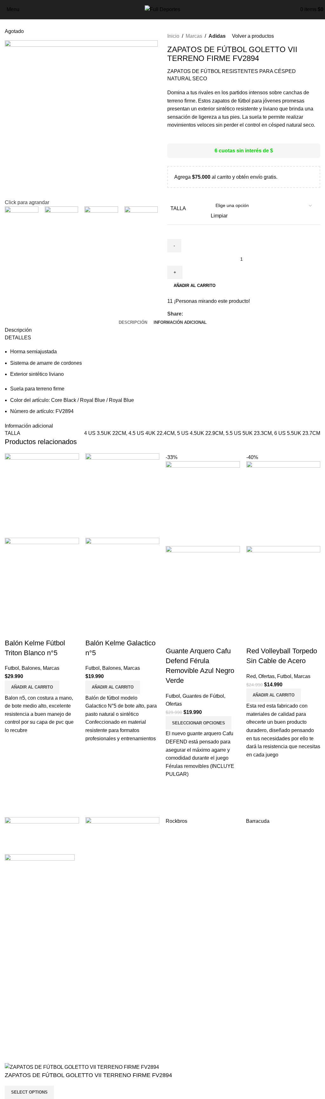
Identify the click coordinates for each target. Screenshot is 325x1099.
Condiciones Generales (194, 1019)
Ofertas (174, 704)
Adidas (217, 36)
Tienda (12, 1019)
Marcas (194, 36)
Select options (29, 1092)
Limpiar (219, 215)
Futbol (12, 668)
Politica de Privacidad (191, 1031)
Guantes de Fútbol (203, 696)
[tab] (133, 322)
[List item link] (81, 927)
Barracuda (257, 821)
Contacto (15, 1043)
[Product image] (42, 580)
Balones (31, 668)
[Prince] (122, 832)
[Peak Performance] (42, 832)
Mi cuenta (16, 1007)
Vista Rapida (13, 630)
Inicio (173, 36)
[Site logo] (162, 9)
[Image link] (40, 862)
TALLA (178, 208)
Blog (10, 1031)
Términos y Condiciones (194, 1007)
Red (251, 676)
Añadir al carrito (195, 285)
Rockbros (176, 821)
